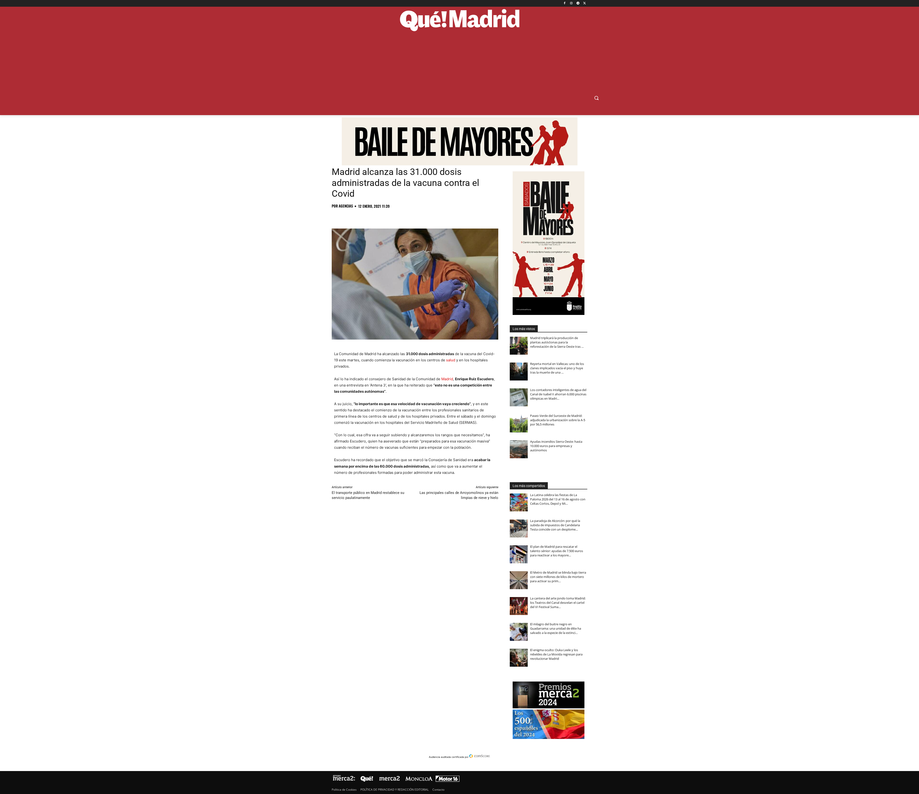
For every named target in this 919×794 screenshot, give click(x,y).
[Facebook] (564, 3)
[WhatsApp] (369, 216)
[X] (584, 3)
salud (450, 360)
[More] (414, 216)
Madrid (447, 379)
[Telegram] (578, 3)
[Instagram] (571, 3)
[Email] (402, 216)
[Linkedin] (391, 216)
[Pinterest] (358, 216)
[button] (596, 98)
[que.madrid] (459, 21)
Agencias (346, 206)
